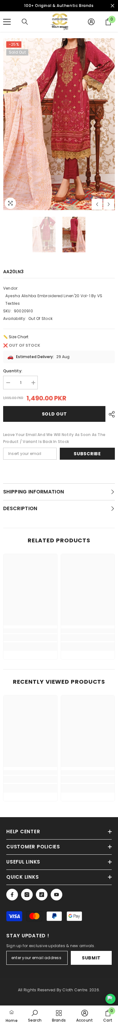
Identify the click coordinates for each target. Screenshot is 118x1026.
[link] (30, 637)
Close (112, 5)
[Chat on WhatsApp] (110, 999)
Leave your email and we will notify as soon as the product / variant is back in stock (54, 438)
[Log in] (91, 22)
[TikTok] (42, 894)
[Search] (25, 22)
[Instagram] (27, 894)
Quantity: (12, 371)
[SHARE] (110, 414)
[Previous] (97, 204)
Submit (91, 958)
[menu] (7, 22)
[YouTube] (56, 894)
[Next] (108, 204)
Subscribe (87, 454)
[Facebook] (12, 894)
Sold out (54, 414)
